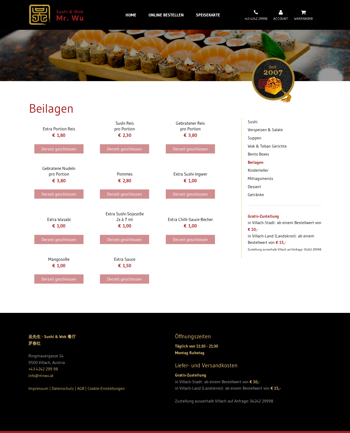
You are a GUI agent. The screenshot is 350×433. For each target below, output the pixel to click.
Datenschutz (63, 388)
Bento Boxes (258, 154)
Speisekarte (208, 14)
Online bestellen (166, 14)
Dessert (254, 186)
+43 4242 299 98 (43, 368)
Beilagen (255, 162)
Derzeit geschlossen (59, 148)
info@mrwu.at (41, 375)
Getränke (256, 194)
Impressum (38, 388)
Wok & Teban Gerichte (267, 146)
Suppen (254, 137)
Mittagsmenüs (260, 178)
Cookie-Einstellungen (106, 388)
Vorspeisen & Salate (265, 129)
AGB (80, 388)
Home (131, 14)
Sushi (253, 121)
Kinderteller (258, 170)
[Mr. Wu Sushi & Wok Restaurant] (56, 23)
